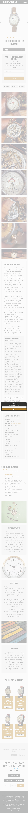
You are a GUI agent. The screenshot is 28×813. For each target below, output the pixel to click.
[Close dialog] (26, 402)
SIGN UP (14, 409)
